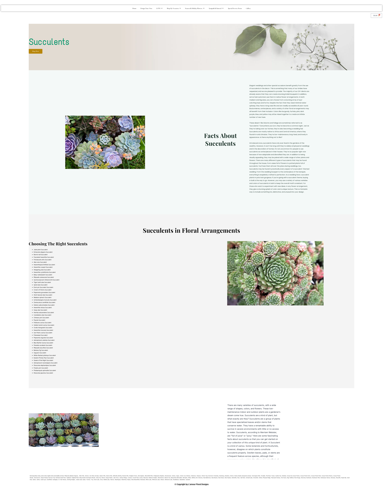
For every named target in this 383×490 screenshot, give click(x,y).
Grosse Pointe (296, 476)
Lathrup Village (123, 477)
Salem (34, 479)
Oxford (260, 477)
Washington (118, 479)
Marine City (167, 477)
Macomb (145, 477)
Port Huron (283, 477)
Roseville (338, 477)
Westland (142, 479)
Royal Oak (343, 477)
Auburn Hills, (102, 476)
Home (134, 8)
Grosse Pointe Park (316, 476)
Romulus (333, 477)
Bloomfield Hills (149, 476)
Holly (80, 477)
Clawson (199, 476)
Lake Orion (116, 477)
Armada (97, 476)
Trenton (88, 479)
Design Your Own (146, 8)
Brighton (162, 476)
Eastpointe (244, 476)
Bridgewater (156, 476)
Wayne (129, 479)
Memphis (185, 477)
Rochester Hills (316, 477)
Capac (177, 476)
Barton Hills (109, 476)
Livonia (141, 477)
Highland (69, 477)
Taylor (84, 479)
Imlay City (98, 477)
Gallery (248, 8)
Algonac (76, 476)
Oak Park (242, 477)
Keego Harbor (109, 477)
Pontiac (278, 477)
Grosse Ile (289, 476)
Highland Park (75, 477)
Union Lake (96, 479)
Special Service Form (235, 8)
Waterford (123, 479)
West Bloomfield (135, 479)
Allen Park (81, 476)
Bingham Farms (133, 476)
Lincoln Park (135, 477)
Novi (238, 477)
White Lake (148, 479)
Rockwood (323, 477)
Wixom (162, 479)
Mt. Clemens (199, 477)
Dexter (235, 476)
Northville (234, 477)
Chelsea (188, 476)
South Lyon (43, 479)
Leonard (130, 477)
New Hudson (228, 477)
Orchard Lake (249, 477)
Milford (193, 477)
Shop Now (35, 51)
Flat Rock (268, 476)
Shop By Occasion (173, 8)
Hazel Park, (63, 477)
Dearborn (227, 476)
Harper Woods (44, 477)
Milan (189, 477)
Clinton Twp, (205, 476)
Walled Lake (107, 479)
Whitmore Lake (156, 479)
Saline (38, 479)
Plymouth (273, 477)
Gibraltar (284, 476)
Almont (87, 476)
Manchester (161, 477)
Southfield (49, 479)
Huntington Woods (90, 477)
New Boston (215, 477)
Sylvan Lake (79, 479)
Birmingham (141, 476)
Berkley (120, 476)
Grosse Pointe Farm (305, 476)
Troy (92, 479)
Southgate (55, 479)
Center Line (183, 476)
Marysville (173, 477)
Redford (292, 477)
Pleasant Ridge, (267, 477)
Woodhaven (176, 479)
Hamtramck (37, 477)
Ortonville (255, 477)
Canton (173, 476)
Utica (101, 479)
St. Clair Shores (62, 479)
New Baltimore (207, 477)
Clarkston (193, 476)
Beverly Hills (125, 476)
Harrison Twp (51, 477)
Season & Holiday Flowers (193, 8)
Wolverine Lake (168, 479)
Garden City (278, 476)
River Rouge (297, 477)
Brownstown (168, 476)
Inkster (103, 477)
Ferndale (263, 476)
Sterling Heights (71, 479)
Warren (112, 479)
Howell (83, 477)
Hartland (58, 477)
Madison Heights (153, 477)
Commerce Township (213, 476)
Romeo (328, 477)
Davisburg (221, 476)
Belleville (115, 476)
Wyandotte (182, 479)
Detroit (232, 476)
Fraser (273, 476)
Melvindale (179, 477)
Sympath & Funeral (215, 8)
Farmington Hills (256, 476)
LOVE (158, 8)
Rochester (308, 477)
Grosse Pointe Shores (327, 476)
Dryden (239, 476)
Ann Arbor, (91, 476)
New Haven (221, 477)
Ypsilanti (188, 479)
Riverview (303, 477)
